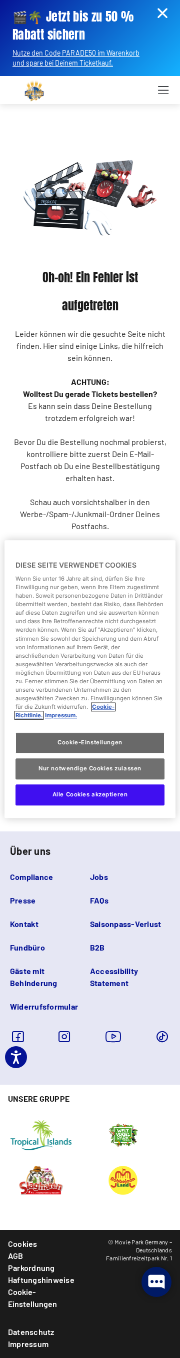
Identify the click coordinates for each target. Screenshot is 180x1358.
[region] (90, 679)
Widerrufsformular (44, 1006)
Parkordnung (31, 1267)
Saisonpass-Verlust (125, 924)
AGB (16, 1255)
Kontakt (24, 924)
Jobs (99, 876)
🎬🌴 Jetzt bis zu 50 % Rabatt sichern (73, 26)
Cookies (23, 1243)
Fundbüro (27, 947)
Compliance (31, 876)
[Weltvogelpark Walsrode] (123, 1134)
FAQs (99, 900)
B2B (97, 947)
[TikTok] (162, 1036)
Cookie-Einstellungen (32, 1297)
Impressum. (61, 715)
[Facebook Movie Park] (18, 1036)
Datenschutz (31, 1331)
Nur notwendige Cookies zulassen (90, 768)
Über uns (30, 851)
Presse (23, 900)
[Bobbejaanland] (123, 1179)
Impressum (28, 1343)
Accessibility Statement (114, 977)
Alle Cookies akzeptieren (90, 794)
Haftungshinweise (41, 1279)
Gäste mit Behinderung (34, 977)
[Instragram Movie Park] (64, 1036)
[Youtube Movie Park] (114, 1036)
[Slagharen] (40, 1179)
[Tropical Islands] (41, 1134)
